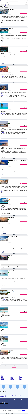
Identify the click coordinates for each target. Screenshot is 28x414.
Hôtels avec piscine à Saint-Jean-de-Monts (23, 392)
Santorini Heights (10, 255)
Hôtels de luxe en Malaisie (12, 392)
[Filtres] (0, 4)
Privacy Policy (9, 413)
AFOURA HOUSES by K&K (11, 290)
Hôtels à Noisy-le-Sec (3, 380)
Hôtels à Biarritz (20, 377)
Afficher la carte (26, 4)
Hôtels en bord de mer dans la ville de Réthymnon (3, 394)
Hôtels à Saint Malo (3, 374)
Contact (21, 400)
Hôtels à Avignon (11, 378)
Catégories (15, 400)
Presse (14, 399)
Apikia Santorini (10, 121)
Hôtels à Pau (20, 376)
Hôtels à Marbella (20, 379)
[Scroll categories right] (27, 2)
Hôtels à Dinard (11, 377)
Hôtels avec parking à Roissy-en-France (3, 392)
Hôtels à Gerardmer (12, 376)
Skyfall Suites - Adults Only (3, 208)
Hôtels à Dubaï (20, 378)
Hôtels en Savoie (2, 379)
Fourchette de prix (3, 4)
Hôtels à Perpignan (3, 375)
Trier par (7, 4)
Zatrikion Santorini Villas (11, 307)
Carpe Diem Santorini (10, 28)
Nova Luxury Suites (10, 84)
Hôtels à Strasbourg (20, 375)
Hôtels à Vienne (11, 374)
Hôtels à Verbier (2, 378)
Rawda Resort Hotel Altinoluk (3, 396)
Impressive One (10, 179)
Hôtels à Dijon (20, 374)
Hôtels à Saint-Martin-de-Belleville (13, 380)
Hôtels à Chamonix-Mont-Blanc (21, 380)
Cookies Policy (6, 413)
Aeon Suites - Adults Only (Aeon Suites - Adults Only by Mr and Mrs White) (17, 160)
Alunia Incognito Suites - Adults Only (12, 236)
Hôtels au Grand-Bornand (12, 375)
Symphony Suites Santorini (11, 217)
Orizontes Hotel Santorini (11, 270)
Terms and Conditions (11, 413)
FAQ (21, 399)
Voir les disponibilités (23, 51)
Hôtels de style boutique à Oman (13, 395)
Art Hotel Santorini (10, 66)
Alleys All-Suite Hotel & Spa (11, 9)
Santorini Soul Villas (10, 350)
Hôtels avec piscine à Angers (3, 395)
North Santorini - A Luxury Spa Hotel (4, 57)
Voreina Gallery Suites (10, 103)
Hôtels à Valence (2, 376)
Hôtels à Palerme (2, 377)
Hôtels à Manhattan (12, 379)
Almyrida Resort (20, 395)
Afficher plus (14, 64)
